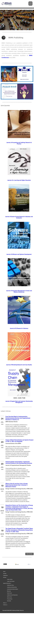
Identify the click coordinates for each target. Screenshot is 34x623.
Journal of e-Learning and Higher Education (19, 180)
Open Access (9, 593)
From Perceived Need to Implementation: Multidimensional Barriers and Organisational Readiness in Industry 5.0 (18, 418)
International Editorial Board (12, 589)
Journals (4, 573)
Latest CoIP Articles (10, 581)
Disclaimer (9, 600)
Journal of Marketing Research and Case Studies (19, 364)
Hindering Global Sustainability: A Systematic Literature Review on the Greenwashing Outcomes (19, 462)
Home (4, 571)
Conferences (5, 575)
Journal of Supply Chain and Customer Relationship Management (19, 402)
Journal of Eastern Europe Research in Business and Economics (19, 217)
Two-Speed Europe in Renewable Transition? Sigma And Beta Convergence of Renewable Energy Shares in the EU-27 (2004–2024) (19, 530)
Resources (9, 591)
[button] (2, 20)
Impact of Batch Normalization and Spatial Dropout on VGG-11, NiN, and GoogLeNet (19, 440)
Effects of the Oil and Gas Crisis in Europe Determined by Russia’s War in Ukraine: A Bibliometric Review (17, 485)
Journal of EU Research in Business (19, 328)
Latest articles (9, 579)
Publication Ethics (10, 585)
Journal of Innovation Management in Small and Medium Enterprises (19, 291)
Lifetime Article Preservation (12, 595)
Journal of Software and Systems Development (19, 254)
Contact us (5, 604)
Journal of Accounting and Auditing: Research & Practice (19, 143)
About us (5, 602)
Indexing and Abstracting (12, 587)
